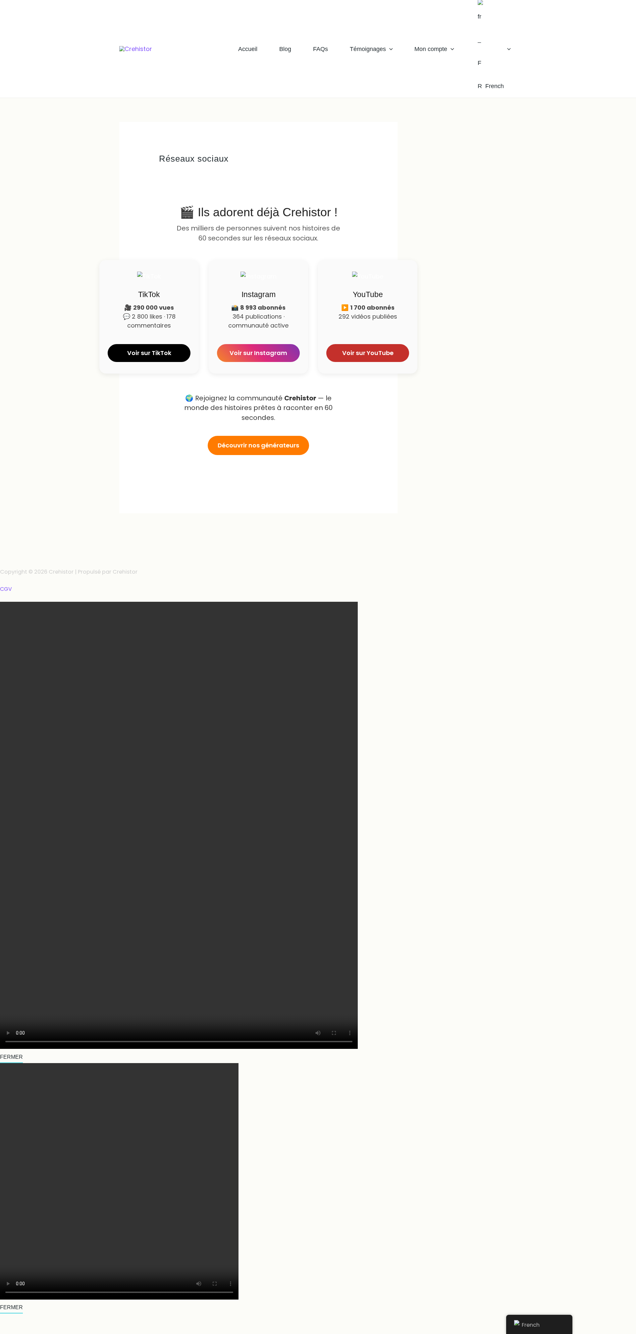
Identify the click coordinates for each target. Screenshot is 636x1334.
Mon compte (430, 49)
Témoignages (368, 49)
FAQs (320, 49)
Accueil (247, 49)
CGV (6, 589)
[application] (389, 49)
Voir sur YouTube (368, 353)
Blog (285, 49)
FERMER (11, 1057)
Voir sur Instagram (258, 353)
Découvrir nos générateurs (258, 445)
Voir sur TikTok (149, 353)
